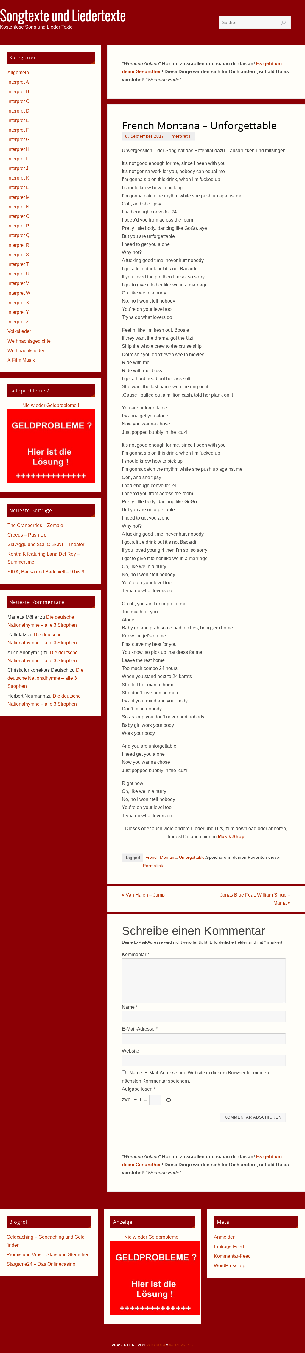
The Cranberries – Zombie (35, 525)
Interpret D (18, 110)
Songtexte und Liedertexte (63, 16)
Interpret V (18, 283)
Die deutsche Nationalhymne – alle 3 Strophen (45, 678)
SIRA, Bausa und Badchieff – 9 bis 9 (45, 571)
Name (130, 1007)
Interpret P (18, 225)
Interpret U (18, 273)
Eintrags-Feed (229, 1246)
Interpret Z (18, 321)
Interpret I (17, 158)
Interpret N (18, 206)
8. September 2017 (144, 136)
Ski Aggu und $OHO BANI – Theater (45, 544)
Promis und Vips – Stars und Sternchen (48, 1254)
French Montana (161, 857)
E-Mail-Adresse (140, 1028)
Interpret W (18, 293)
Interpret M (18, 197)
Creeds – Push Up (26, 534)
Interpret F (181, 136)
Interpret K (18, 177)
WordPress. (181, 1345)
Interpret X (18, 302)
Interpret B (18, 91)
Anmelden (225, 1237)
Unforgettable (192, 857)
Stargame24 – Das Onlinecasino (41, 1264)
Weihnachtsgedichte (29, 341)
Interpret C (18, 101)
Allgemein (18, 72)
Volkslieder (19, 331)
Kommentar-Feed (232, 1256)
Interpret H (18, 149)
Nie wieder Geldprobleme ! (50, 405)
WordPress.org (229, 1265)
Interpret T (18, 264)
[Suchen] (283, 23)
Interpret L (18, 187)
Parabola (155, 1345)
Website (130, 1050)
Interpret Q (18, 235)
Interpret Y (18, 312)
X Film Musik (21, 360)
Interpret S (18, 254)
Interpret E (18, 120)
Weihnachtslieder (25, 350)
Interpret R (18, 245)
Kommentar (135, 954)
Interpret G (18, 139)
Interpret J (17, 168)
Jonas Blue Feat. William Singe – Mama (255, 898)
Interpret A (18, 82)
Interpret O (18, 216)
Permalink (153, 865)
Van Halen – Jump (143, 894)
